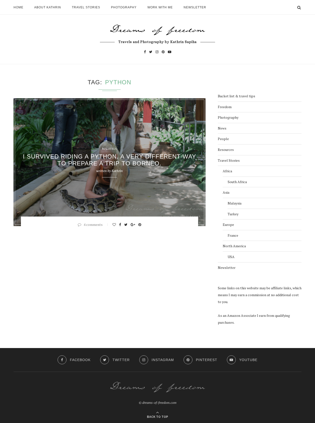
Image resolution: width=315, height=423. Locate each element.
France (233, 235)
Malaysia (109, 148)
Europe (228, 224)
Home (18, 7)
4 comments (93, 224)
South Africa (237, 181)
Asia (226, 192)
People (223, 138)
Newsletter (195, 7)
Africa (227, 171)
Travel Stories (86, 7)
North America (234, 246)
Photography (124, 7)
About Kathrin (47, 7)
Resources (226, 149)
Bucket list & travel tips (236, 96)
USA (231, 256)
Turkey (233, 214)
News (222, 128)
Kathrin (117, 170)
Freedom (225, 106)
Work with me (160, 7)
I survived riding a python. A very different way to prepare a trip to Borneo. (109, 160)
